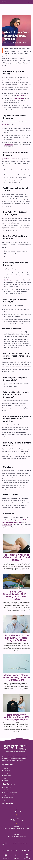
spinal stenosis (21, 95)
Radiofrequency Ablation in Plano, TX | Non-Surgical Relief (16, 717)
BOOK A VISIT (27, 858)
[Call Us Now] (16, 807)
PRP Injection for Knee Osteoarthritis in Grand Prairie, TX (16, 557)
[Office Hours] (16, 831)
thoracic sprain (8, 144)
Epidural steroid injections (10, 159)
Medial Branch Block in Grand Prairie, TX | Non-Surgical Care (16, 677)
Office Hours (16, 834)
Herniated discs (19, 98)
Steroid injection (9, 280)
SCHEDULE (6, 858)
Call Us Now (16, 809)
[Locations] (16, 823)
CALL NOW (16, 858)
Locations (16, 826)
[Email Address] (16, 815)
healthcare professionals (21, 527)
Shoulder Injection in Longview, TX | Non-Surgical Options (16, 638)
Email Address (16, 818)
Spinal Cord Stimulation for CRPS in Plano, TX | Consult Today (16, 595)
